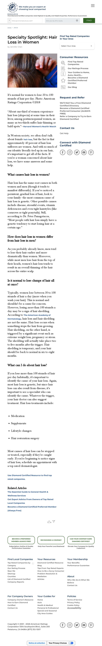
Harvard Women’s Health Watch (39, 126)
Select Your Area (68, 46)
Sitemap (11, 574)
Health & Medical (45, 605)
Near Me (11, 571)
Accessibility (74, 608)
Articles (40, 579)
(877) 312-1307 (34, 629)
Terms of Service (74, 600)
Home (9, 27)
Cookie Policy (73, 605)
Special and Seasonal (47, 611)
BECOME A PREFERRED (21, 540)
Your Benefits (73, 563)
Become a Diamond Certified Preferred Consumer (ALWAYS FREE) (75, 111)
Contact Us (72, 585)
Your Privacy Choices (58, 643)
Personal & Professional (48, 608)
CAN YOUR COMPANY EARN (81, 540)
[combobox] (27, 20)
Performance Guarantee (78, 565)
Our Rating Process (16, 568)
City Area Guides (44, 613)
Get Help (64, 133)
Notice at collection (37, 643)
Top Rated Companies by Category (19, 564)
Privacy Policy (73, 602)
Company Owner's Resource (20, 600)
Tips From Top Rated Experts (50, 568)
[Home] (12, 8)
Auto (39, 602)
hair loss (28, 139)
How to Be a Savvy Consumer (50, 571)
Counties (12, 576)
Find (89, 20)
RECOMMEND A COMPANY (51, 540)
